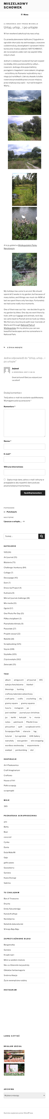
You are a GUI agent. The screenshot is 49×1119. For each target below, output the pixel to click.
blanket (30, 684)
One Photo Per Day (12, 613)
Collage (7, 573)
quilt (20, 727)
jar (28, 708)
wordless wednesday (14, 745)
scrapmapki (9, 791)
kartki (13, 717)
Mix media (8, 603)
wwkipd (8, 750)
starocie (26, 731)
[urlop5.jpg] (24, 239)
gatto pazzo (9, 863)
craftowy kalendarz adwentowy (19, 694)
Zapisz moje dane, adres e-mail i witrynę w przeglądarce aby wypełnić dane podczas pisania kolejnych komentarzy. (24, 483)
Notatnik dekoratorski (13, 924)
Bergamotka (9, 945)
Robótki (7, 639)
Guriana (7, 873)
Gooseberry (9, 868)
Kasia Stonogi (10, 878)
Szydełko (8, 654)
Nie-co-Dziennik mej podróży (16, 965)
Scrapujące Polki (12, 731)
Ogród (6, 608)
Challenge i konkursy (13, 567)
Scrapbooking (10, 644)
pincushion (10, 727)
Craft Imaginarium (12, 770)
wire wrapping (37, 741)
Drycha (7, 904)
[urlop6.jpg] (24, 285)
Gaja (6, 857)
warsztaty (9, 741)
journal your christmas (29, 713)
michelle (33, 24)
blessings (9, 689)
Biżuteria (8, 562)
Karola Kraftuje (10, 914)
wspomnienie (33, 745)
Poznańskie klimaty (12, 624)
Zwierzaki (8, 664)
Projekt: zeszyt (10, 634)
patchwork (18, 722)
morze (37, 717)
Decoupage (9, 578)
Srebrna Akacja (10, 975)
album (8, 680)
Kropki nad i (9, 955)
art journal (31, 680)
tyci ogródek (20, 736)
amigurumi (19, 680)
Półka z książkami (11, 618)
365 (6, 806)
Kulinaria (8, 593)
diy (40, 699)
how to (8, 708)
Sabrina (7, 883)
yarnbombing (21, 750)
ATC (41, 680)
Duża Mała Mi (9, 852)
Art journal (8, 557)
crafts (20, 699)
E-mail (7, 454)
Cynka (6, 842)
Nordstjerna (9, 919)
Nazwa (7, 441)
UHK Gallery (34, 736)
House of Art (9, 780)
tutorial (8, 736)
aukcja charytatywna (14, 684)
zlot (32, 750)
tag (35, 731)
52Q (6, 552)
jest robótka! (10, 713)
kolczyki (22, 717)
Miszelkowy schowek (16, 5)
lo (30, 717)
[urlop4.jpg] (24, 205)
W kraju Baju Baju (11, 929)
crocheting (31, 699)
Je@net (15, 368)
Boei (6, 832)
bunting (20, 689)
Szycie (7, 649)
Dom (6, 583)
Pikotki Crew (32, 722)
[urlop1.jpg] (24, 114)
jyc (6, 717)
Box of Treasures (11, 898)
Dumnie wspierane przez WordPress (18, 1113)
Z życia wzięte (15, 347)
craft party (9, 699)
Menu (25, 14)
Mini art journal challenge (15, 598)
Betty (6, 827)
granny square (11, 703)
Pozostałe (8, 629)
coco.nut (7, 837)
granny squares (28, 703)
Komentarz (9, 406)
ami (5, 822)
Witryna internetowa (13, 467)
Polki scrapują (10, 785)
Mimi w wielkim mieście (14, 960)
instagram (18, 708)
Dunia (6, 847)
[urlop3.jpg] (24, 168)
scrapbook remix (33, 727)
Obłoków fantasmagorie (14, 970)
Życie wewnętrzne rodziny (15, 980)
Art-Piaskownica (11, 765)
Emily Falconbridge (12, 909)
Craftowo (8, 775)
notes (7, 722)
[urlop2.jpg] (24, 140)
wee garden (22, 741)
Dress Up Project (11, 588)
